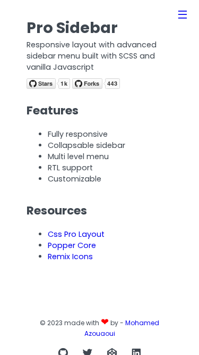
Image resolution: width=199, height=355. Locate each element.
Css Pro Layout (76, 234)
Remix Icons (70, 256)
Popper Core (72, 245)
